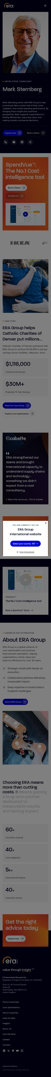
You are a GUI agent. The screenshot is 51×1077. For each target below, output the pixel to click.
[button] (35, 543)
